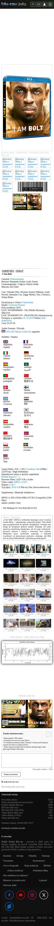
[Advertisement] (27, 37)
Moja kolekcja (31, 865)
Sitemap (46, 856)
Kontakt (7, 856)
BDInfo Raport (10, 477)
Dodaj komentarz (11, 774)
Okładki (32, 856)
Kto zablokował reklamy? (15, 875)
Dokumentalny (17, 279)
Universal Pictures (16, 305)
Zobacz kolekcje (15, 870)
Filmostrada (27, 302)
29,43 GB (15, 487)
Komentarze (39, 860)
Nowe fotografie (11, 865)
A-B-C (12, 484)
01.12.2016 (28, 318)
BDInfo (47, 865)
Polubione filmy (40, 870)
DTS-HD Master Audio (17, 331)
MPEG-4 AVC (21, 482)
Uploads (43, 880)
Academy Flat (32, 469)
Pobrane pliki (9, 885)
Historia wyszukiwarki (14, 880)
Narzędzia (8, 860)
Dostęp (20, 856)
